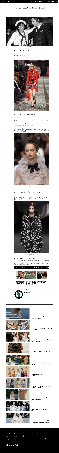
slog (26, 289)
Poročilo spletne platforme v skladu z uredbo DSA (44, 449)
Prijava (38, 433)
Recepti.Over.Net (8, 435)
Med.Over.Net (8, 433)
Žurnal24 (7, 436)
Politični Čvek (24, 438)
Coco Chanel (16, 289)
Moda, (27, 4)
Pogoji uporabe (33, 449)
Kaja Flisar (29, 11)
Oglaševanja (21, 449)
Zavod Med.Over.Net (9, 439)
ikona (20, 289)
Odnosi (49, 1)
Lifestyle (44, 1)
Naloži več (29, 424)
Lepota (35, 1)
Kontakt (17, 449)
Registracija (39, 435)
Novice (30, 4)
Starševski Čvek (24, 433)
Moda (31, 1)
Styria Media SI (8, 438)
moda (23, 289)
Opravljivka (39, 1)
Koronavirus (23, 436)
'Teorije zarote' (24, 435)
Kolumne (53, 1)
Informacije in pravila (27, 449)
